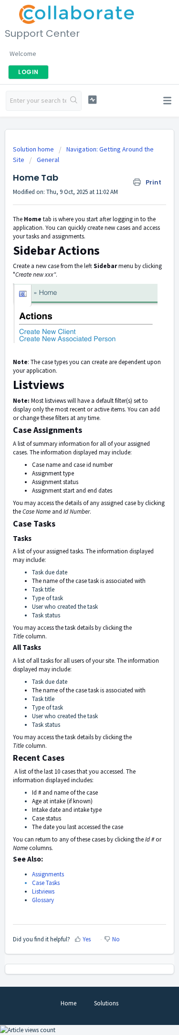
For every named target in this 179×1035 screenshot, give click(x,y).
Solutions (106, 1003)
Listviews (43, 891)
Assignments (48, 874)
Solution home (34, 149)
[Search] (73, 100)
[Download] (72, 521)
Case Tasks (46, 883)
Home (68, 1003)
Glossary (43, 900)
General (48, 159)
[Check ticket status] (92, 100)
